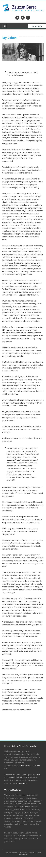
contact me (22, 783)
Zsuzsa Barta (22, 853)
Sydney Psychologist (23, 7)
